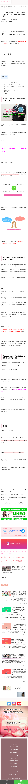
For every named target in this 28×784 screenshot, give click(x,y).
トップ (14, 741)
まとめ (5, 93)
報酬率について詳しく (14, 760)
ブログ (14, 769)
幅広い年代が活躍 (14, 749)
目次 (12, 82)
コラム (4, 577)
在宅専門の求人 (14, 763)
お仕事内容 (14, 744)
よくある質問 (14, 766)
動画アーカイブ (14, 772)
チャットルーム (14, 755)
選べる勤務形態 (14, 746)
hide (6, 76)
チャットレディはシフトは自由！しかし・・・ (14, 84)
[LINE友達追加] (14, 725)
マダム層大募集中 (14, 752)
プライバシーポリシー (14, 774)
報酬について (14, 758)
